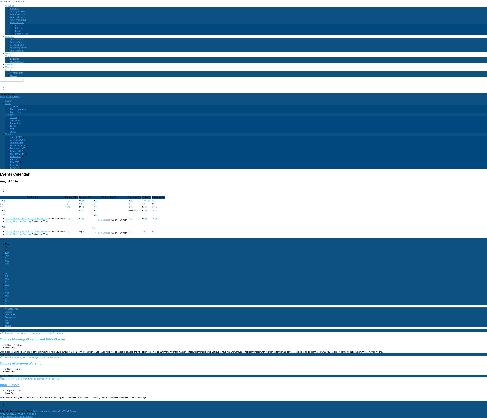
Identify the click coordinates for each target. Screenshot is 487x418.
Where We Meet (17, 14)
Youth (13, 131)
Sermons (9, 36)
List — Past (15, 112)
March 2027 (15, 156)
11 (83, 207)
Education (15, 58)
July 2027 (14, 167)
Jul (6, 290)
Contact (8, 70)
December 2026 (17, 148)
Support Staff (21, 33)
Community (15, 120)
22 (155, 210)
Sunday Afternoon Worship (18, 221)
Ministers (19, 28)
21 (146, 210)
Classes (13, 117)
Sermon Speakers (18, 47)
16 (4, 210)
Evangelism (15, 123)
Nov (7, 261)
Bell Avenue (12, 1)
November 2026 (17, 145)
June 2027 (15, 165)
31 (149, 200)
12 (96, 207)
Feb (6, 276)
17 (69, 210)
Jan (6, 273)
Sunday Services (17, 11)
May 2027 (14, 162)
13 (131, 207)
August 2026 (16, 137)
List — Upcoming (18, 109)
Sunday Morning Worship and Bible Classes (26, 218)
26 (4, 200)
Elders (18, 31)
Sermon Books (17, 44)
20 (137, 210)
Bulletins (9, 64)
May (7, 284)
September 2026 (18, 139)
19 (96, 210)
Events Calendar (13, 96)
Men (12, 128)
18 (83, 210)
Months (9, 134)
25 (83, 218)
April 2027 (15, 159)
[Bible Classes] (30, 378)
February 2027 (17, 153)
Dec (7, 263)
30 (131, 200)
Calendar (14, 106)
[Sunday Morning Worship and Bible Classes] (32, 333)
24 (69, 218)
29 (96, 200)
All (16, 25)
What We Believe (18, 19)
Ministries (10, 56)
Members (9, 67)
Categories (10, 114)
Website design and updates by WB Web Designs (55, 411)
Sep (7, 255)
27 (69, 200)
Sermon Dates (17, 50)
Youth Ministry (17, 61)
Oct (6, 258)
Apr (6, 281)
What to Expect (17, 17)
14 (146, 207)
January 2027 (16, 151)
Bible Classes (104, 219)
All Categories (11, 308)
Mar (7, 279)
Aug (7, 252)
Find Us (13, 75)
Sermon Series (17, 42)
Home (2, 96)
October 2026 (16, 142)
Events (8, 53)
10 (69, 207)
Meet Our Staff (17, 22)
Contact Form (16, 72)
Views (8, 103)
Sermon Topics (17, 39)
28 (83, 200)
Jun (6, 287)
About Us (9, 5)
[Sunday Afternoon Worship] (30, 357)
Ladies (13, 125)
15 (155, 207)
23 (4, 213)
